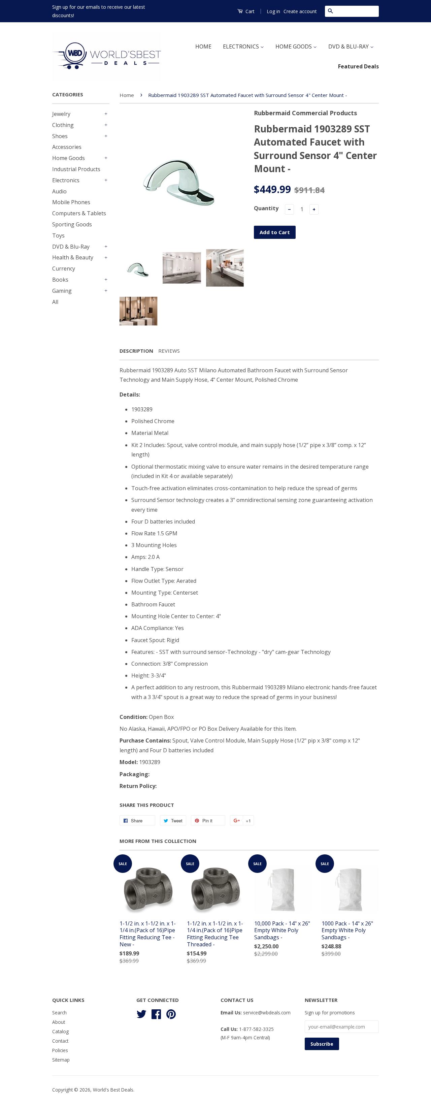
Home (127, 95)
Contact (60, 1041)
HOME (203, 46)
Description (136, 350)
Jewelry (61, 114)
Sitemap (61, 1059)
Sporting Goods (72, 224)
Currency (63, 268)
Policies (60, 1050)
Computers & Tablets (79, 213)
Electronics (65, 180)
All (55, 302)
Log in (273, 11)
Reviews (169, 350)
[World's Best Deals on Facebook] (156, 1013)
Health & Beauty (72, 257)
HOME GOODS (294, 46)
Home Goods (68, 158)
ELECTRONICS (241, 46)
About (58, 1022)
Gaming (62, 290)
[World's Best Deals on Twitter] (141, 1013)
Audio (59, 191)
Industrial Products (76, 169)
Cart (249, 11)
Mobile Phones (71, 202)
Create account (300, 11)
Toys (58, 235)
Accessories (66, 147)
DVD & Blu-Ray (71, 246)
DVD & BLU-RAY (349, 46)
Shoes (60, 136)
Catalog (60, 1031)
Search (59, 1012)
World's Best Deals (113, 1089)
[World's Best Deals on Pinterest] (171, 1013)
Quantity (266, 208)
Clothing (63, 125)
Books (60, 279)
